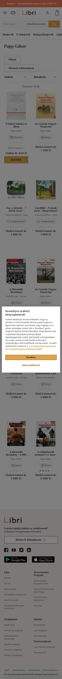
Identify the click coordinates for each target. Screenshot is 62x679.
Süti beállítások (31, 365)
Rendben (31, 357)
